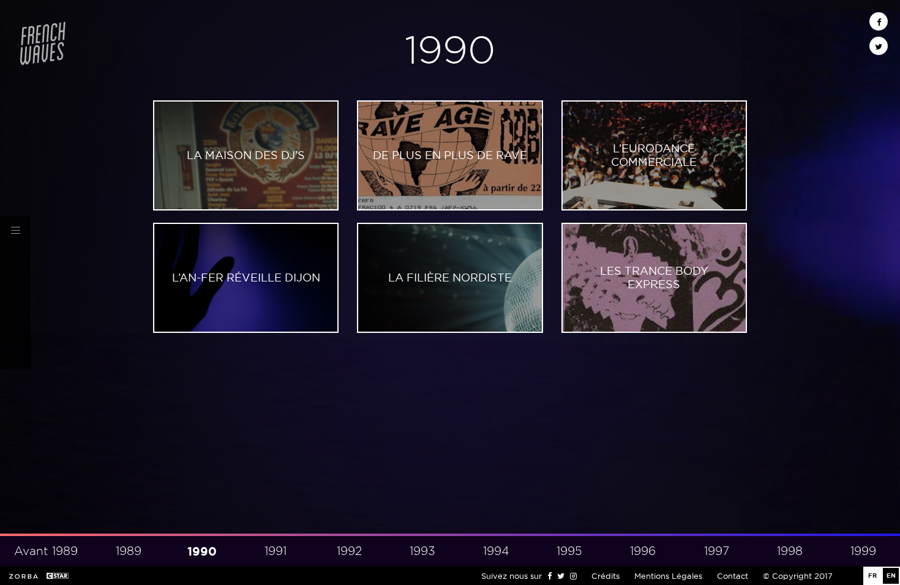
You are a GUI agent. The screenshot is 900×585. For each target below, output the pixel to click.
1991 (275, 551)
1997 (716, 551)
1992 (349, 551)
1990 (202, 551)
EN (891, 575)
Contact (732, 576)
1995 (569, 551)
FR (872, 575)
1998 (790, 551)
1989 (128, 551)
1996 (643, 551)
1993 (422, 551)
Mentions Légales (668, 576)
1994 (496, 551)
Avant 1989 (46, 551)
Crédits (605, 576)
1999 (863, 551)
